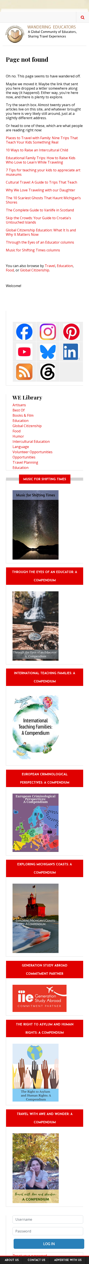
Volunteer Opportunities (32, 452)
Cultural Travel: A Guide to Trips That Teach (41, 182)
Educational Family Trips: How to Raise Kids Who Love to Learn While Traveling (40, 160)
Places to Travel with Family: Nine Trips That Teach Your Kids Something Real (42, 140)
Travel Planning (25, 462)
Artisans (19, 405)
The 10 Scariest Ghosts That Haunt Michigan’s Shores (43, 200)
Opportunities (24, 457)
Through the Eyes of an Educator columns (40, 242)
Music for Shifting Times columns (33, 250)
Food (10, 270)
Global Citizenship (34, 270)
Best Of (19, 410)
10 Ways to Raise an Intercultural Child (37, 150)
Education (65, 265)
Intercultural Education (31, 441)
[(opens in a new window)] (24, 331)
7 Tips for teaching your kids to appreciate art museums (43, 172)
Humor (18, 436)
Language (21, 446)
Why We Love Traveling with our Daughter (40, 190)
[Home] (42, 33)
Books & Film (23, 415)
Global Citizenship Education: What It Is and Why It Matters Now (41, 232)
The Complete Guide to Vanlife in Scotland (40, 210)
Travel (50, 265)
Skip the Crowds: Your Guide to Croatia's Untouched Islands (38, 220)
